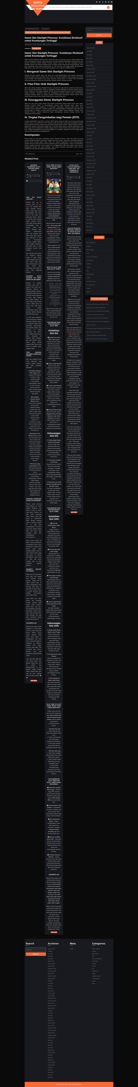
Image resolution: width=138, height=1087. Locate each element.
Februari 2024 (91, 153)
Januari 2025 (90, 114)
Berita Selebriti (91, 242)
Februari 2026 (91, 69)
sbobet (89, 267)
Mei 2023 (89, 184)
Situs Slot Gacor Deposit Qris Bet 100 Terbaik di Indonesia (74, 168)
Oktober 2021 (91, 212)
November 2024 (91, 121)
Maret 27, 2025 (32, 174)
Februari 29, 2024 (73, 176)
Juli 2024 (89, 135)
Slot (88, 270)
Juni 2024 (89, 139)
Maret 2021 (90, 223)
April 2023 (90, 188)
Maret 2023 (90, 191)
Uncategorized (45, 28)
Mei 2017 (89, 226)
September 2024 (91, 128)
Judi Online (90, 260)
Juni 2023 (89, 181)
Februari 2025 (91, 111)
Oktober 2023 (91, 167)
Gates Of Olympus (92, 256)
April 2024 (90, 146)
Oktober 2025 (91, 83)
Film (88, 253)
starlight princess (92, 281)
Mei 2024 (89, 142)
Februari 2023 (91, 195)
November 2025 (91, 79)
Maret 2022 (90, 205)
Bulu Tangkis (90, 249)
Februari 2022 (91, 209)
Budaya (89, 246)
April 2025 (90, 104)
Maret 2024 (90, 149)
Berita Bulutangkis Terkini (38, 5)
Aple (40, 44)
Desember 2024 (91, 118)
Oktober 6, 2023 (31, 44)
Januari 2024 (90, 156)
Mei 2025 (89, 100)
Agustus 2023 (91, 174)
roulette (89, 263)
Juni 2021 (89, 216)
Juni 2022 (89, 198)
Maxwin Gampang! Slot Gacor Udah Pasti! (33, 167)
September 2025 (91, 86)
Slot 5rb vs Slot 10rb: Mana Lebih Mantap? (53, 166)
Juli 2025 (89, 93)
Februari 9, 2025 (53, 172)
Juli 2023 (89, 177)
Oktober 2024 (91, 125)
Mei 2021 (89, 219)
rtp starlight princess (64, 59)
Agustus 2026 (91, 47)
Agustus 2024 (91, 132)
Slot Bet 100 (90, 274)
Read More (34, 680)
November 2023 (91, 163)
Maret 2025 (90, 107)
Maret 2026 (90, 65)
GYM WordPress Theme (64, 1084)
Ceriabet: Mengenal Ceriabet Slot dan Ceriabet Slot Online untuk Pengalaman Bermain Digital (98, 321)
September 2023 (91, 170)
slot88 (88, 277)
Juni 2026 (89, 54)
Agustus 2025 (91, 90)
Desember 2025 (91, 76)
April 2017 (90, 230)
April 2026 (90, 62)
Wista (88, 291)
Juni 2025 (89, 97)
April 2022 (90, 202)
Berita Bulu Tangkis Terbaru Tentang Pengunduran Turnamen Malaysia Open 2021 (70, 7)
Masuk (71, 948)
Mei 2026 (89, 58)
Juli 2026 (89, 51)
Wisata (89, 288)
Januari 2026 (90, 72)
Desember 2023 (91, 160)
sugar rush (32, 122)
